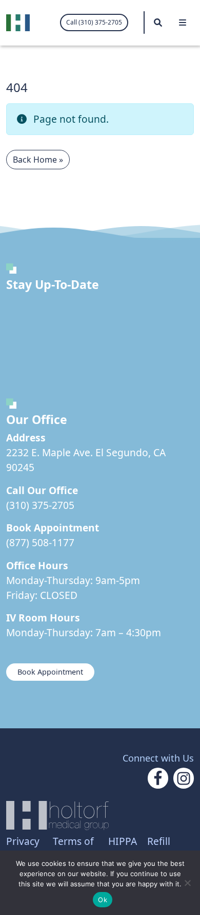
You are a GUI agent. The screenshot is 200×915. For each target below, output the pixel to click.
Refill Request (166, 848)
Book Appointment (50, 672)
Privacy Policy (22, 848)
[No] (187, 883)
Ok (102, 900)
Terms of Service (73, 848)
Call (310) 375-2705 (94, 22)
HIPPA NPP (122, 848)
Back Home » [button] (38, 159)
